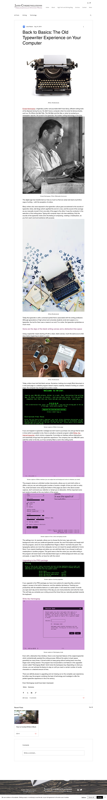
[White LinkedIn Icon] (78, 789)
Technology (33, 15)
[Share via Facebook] (23, 692)
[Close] (105, 797)
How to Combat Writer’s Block (26, 727)
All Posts (16, 15)
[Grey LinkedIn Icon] (88, 3)
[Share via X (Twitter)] (27, 692)
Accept (100, 797)
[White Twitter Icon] (81, 789)
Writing (24, 15)
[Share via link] (35, 692)
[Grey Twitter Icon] (90, 3)
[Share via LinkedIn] (31, 692)
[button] (90, 15)
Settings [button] (84, 797)
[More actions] (83, 27)
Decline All (91, 797)
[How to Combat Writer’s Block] (26, 717)
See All (91, 707)
